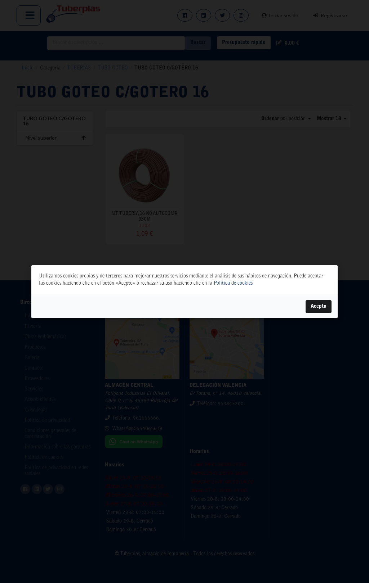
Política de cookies (233, 283)
